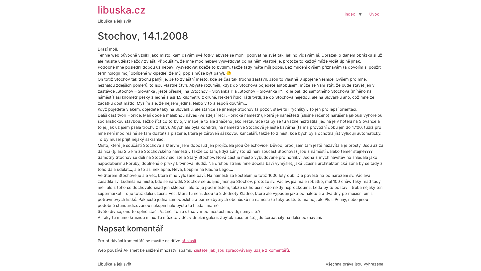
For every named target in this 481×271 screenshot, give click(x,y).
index (350, 14)
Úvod (374, 14)
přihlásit (188, 240)
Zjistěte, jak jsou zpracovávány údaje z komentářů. (241, 250)
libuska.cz (122, 10)
